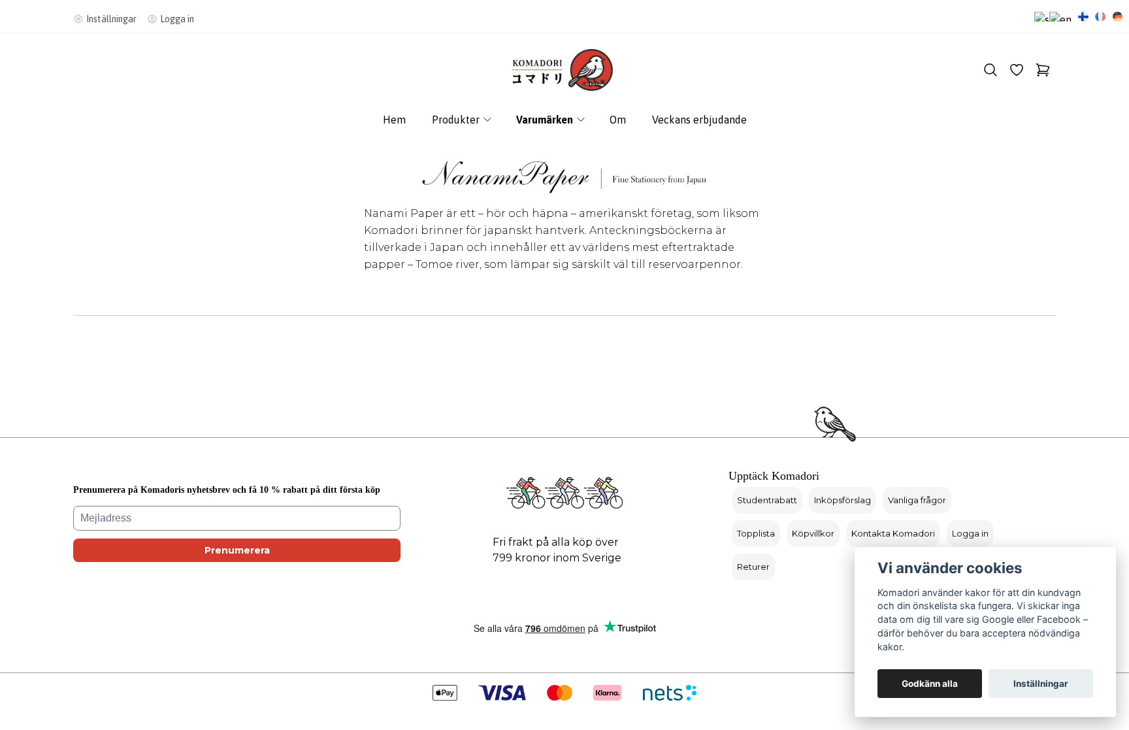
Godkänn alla (930, 683)
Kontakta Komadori (893, 533)
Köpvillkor (813, 533)
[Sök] (990, 70)
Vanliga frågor (917, 500)
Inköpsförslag (842, 500)
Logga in (970, 533)
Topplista (756, 533)
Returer (753, 566)
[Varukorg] (1043, 70)
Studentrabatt (767, 500)
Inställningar (1040, 683)
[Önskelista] (1017, 70)
